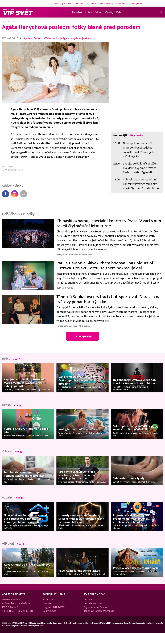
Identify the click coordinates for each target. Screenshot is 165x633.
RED (4, 38)
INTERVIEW (91, 3)
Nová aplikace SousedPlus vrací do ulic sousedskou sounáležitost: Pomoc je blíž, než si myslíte (140, 149)
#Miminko (88, 38)
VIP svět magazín (93, 603)
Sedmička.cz (49, 610)
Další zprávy (82, 336)
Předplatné (137, 3)
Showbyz (76, 12)
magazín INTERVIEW (53, 607)
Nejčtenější (137, 135)
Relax (119, 12)
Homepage (6, 21)
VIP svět (88, 599)
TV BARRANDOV (122, 3)
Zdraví (98, 12)
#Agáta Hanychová (71, 38)
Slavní (14, 21)
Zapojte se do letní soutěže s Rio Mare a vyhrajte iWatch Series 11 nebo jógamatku (140, 168)
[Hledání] (161, 12)
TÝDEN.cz (57, 3)
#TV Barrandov (52, 38)
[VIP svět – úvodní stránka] (18, 12)
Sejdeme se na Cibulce (96, 607)
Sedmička (79, 3)
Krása (88, 12)
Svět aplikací (105, 3)
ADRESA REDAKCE (13, 594)
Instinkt (67, 3)
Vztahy (109, 12)
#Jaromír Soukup (33, 38)
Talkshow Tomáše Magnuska (99, 610)
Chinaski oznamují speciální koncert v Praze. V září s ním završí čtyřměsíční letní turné (141, 184)
